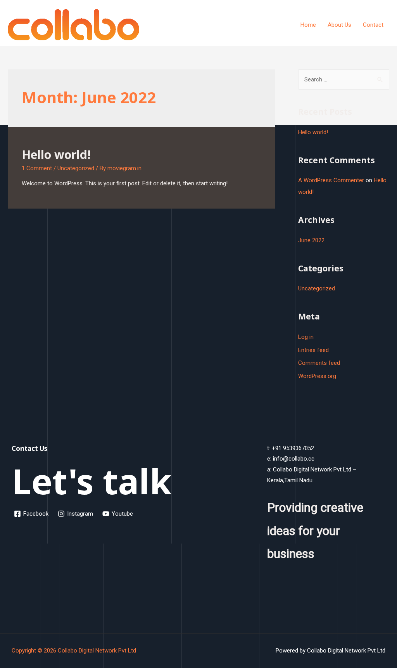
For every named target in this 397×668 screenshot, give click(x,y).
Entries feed (313, 350)
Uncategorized (75, 168)
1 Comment (37, 168)
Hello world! (56, 154)
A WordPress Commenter (331, 180)
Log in (306, 336)
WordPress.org (317, 376)
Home (308, 24)
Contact (373, 24)
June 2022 (311, 240)
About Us (339, 24)
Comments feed (319, 362)
